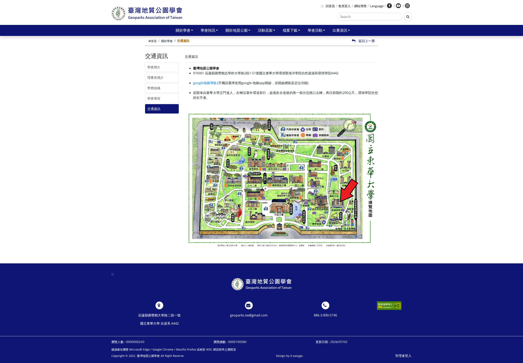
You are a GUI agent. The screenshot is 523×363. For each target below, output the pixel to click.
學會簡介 (153, 67)
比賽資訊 (340, 30)
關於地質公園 (237, 30)
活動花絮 (265, 30)
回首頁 (330, 6)
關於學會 (183, 30)
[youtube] (399, 6)
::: (322, 6)
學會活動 (315, 30)
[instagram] (408, 6)
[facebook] (389, 6)
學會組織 (153, 88)
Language (376, 6)
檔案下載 (290, 30)
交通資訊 (153, 109)
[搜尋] (408, 16)
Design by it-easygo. (289, 356)
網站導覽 (360, 6)
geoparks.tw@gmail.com (249, 315)
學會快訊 (208, 30)
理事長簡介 (155, 77)
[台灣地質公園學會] (146, 13)
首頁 (154, 41)
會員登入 (344, 6)
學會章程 (153, 98)
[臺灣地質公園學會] (261, 284)
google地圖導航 (205, 83)
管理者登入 (403, 355)
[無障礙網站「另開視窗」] (389, 305)
